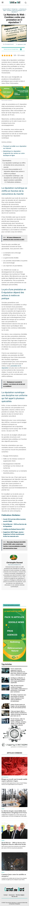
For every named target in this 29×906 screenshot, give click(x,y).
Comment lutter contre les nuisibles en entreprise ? (14, 875)
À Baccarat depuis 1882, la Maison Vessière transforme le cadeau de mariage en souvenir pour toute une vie (19, 713)
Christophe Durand (9, 44)
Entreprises (15, 9)
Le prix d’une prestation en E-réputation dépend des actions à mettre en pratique (14, 171)
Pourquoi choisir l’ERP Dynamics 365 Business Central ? (7, 595)
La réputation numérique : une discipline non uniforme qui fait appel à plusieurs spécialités (13, 178)
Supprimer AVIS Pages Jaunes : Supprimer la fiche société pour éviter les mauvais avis (13, 534)
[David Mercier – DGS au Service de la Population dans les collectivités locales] (14, 830)
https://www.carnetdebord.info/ (14, 564)
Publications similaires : (14, 182)
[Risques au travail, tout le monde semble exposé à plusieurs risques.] (14, 766)
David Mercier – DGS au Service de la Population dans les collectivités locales (14, 843)
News (3, 808)
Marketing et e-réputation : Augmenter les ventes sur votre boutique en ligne (14, 153)
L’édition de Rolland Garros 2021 (14, 529)
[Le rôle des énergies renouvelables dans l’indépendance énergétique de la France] (14, 798)
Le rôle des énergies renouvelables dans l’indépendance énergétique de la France (14, 812)
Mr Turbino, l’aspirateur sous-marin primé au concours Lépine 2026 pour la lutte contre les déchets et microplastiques (18, 698)
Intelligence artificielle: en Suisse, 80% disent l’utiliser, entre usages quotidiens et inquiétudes (18, 680)
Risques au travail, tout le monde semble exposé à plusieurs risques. (14, 780)
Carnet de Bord (7, 9)
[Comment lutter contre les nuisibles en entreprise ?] (14, 861)
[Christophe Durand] (14, 557)
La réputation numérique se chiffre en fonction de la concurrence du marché (14, 165)
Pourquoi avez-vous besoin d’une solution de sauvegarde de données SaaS (21, 595)
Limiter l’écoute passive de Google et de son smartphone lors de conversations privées (18, 706)
